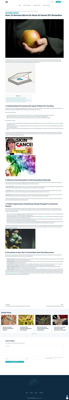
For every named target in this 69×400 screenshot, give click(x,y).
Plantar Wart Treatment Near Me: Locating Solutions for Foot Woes (60, 329)
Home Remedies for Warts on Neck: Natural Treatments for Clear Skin (17, 305)
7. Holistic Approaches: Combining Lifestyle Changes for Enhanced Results (18, 100)
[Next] (66, 324)
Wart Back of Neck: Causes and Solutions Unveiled (8, 329)
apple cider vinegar (26, 186)
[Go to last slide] (2, 324)
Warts (31, 392)
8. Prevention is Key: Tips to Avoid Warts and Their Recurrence (16, 101)
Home (20, 5)
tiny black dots (56, 123)
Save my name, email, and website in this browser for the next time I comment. (54, 358)
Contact (58, 1)
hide (20, 95)
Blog (27, 392)
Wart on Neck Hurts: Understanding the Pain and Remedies (42, 329)
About (52, 1)
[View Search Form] (63, 2)
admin (7, 17)
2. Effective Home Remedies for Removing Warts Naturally (16, 99)
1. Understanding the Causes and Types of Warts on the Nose (16, 97)
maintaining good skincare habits (11, 273)
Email (27, 358)
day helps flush (44, 216)
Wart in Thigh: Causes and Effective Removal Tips (55, 305)
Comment (8, 346)
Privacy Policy (39, 398)
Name (7, 358)
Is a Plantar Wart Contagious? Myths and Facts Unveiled (25, 329)
